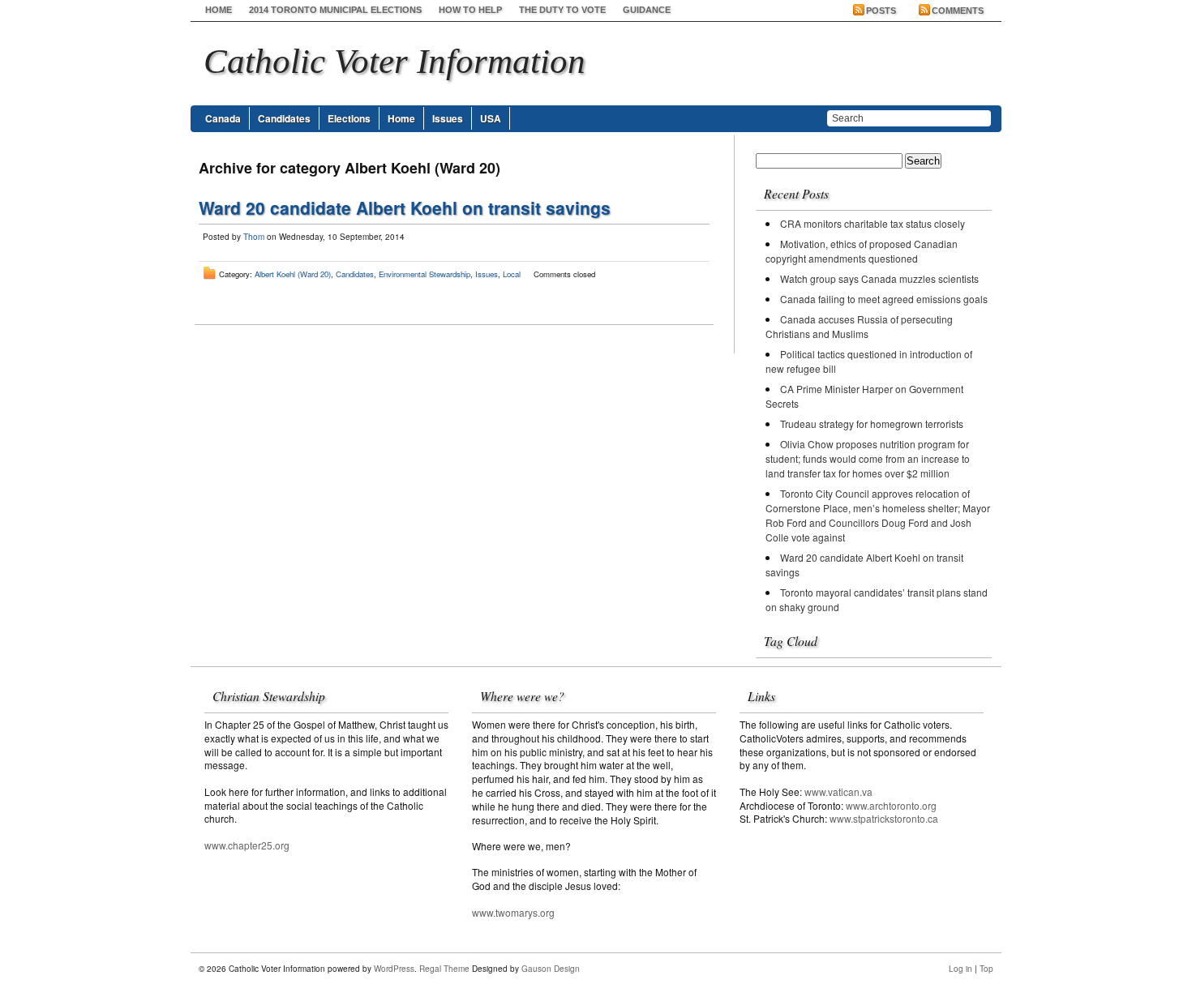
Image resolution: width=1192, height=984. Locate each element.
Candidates (284, 118)
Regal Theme (444, 968)
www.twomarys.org (513, 912)
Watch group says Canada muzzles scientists (879, 278)
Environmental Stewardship (424, 274)
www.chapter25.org (246, 845)
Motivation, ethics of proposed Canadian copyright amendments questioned (861, 251)
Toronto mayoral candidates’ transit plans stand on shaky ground (876, 599)
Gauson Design (550, 968)
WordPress (394, 968)
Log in (960, 968)
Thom (253, 236)
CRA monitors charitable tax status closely (872, 223)
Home (218, 10)
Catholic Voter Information (394, 61)
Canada (223, 118)
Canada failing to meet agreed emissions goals (884, 299)
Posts (881, 10)
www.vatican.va (838, 791)
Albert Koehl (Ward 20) (293, 274)
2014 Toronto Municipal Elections (335, 10)
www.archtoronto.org (891, 805)
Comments (958, 10)
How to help (470, 10)
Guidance (647, 10)
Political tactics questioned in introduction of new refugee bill (868, 361)
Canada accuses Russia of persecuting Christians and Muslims (859, 326)
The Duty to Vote (562, 10)
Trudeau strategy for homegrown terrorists (871, 423)
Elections (349, 118)
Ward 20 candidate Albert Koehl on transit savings (405, 207)
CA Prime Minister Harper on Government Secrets (864, 396)
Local (512, 274)
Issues (447, 118)
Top (986, 968)
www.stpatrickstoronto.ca (884, 818)
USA (490, 118)
